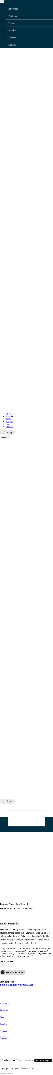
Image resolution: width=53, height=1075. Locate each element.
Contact (9, 426)
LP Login (10, 432)
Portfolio (9, 416)
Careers (9, 424)
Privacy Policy (6, 1073)
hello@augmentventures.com (16, 984)
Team (8, 419)
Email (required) (10, 1060)
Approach (10, 414)
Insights (9, 421)
